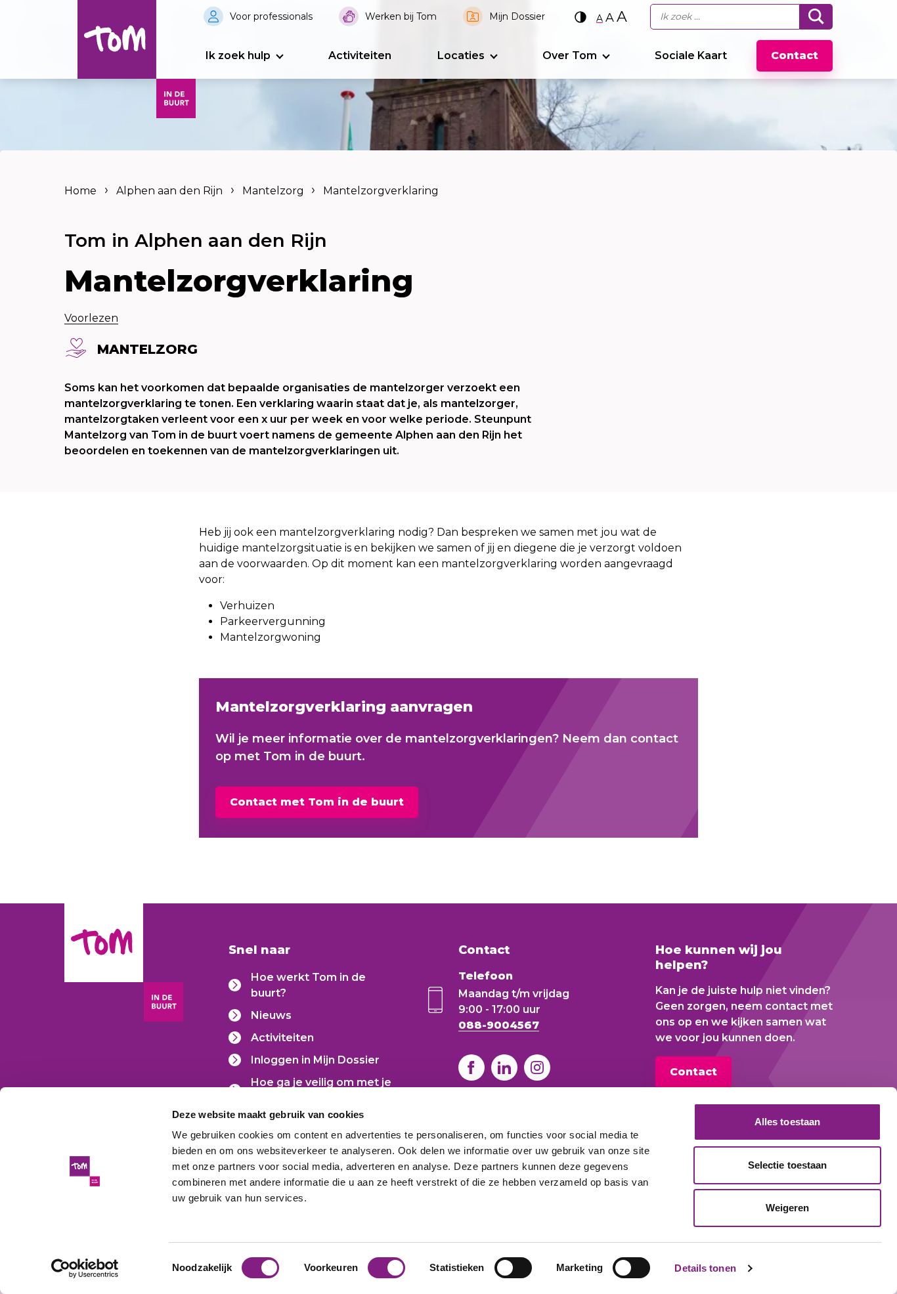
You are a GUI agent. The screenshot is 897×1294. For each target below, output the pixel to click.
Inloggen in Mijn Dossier (315, 1060)
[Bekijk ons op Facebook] (471, 1067)
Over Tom (569, 55)
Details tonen (704, 1268)
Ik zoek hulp (238, 55)
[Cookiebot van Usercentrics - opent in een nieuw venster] (85, 1268)
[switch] (386, 1267)
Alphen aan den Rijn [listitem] (169, 190)
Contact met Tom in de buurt (317, 802)
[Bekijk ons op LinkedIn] (504, 1067)
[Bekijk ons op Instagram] (537, 1067)
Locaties (461, 55)
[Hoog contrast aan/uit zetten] (580, 17)
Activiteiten (359, 55)
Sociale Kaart (691, 55)
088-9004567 (498, 1025)
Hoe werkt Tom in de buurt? (308, 985)
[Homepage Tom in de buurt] (103, 964)
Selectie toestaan (787, 1165)
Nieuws (271, 1015)
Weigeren (788, 1207)
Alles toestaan (787, 1121)
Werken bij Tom (401, 16)
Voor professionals (271, 16)
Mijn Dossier (517, 16)
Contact (794, 55)
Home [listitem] (81, 190)
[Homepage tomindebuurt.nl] (116, 39)
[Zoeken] (816, 17)
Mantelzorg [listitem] (272, 190)
